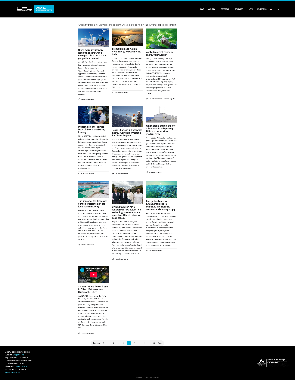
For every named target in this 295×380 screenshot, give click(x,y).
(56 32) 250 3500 (21, 366)
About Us (211, 9)
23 (154, 343)
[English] (272, 9)
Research (225, 9)
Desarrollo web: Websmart (147, 377)
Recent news (90, 99)
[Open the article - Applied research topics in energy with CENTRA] (161, 39)
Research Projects (169, 99)
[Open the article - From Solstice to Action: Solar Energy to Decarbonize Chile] (127, 37)
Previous (96, 343)
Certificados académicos (13, 372)
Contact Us (262, 9)
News (251, 9)
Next (160, 343)
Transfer (239, 9)
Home (202, 9)
